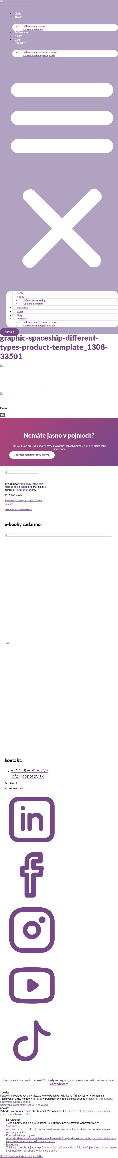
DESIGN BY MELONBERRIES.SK (18, 510)
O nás (18, 13)
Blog (17, 39)
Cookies (9, 504)
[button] (62, 172)
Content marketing (33, 29)
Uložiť (4, 1156)
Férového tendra (25, 490)
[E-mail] (2, 416)
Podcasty (20, 42)
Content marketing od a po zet (39, 55)
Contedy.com (59, 1084)
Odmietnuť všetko (23, 1105)
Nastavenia (6, 1105)
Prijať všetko (41, 1105)
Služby (18, 16)
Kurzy (18, 36)
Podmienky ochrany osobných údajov (23, 500)
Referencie (21, 32)
